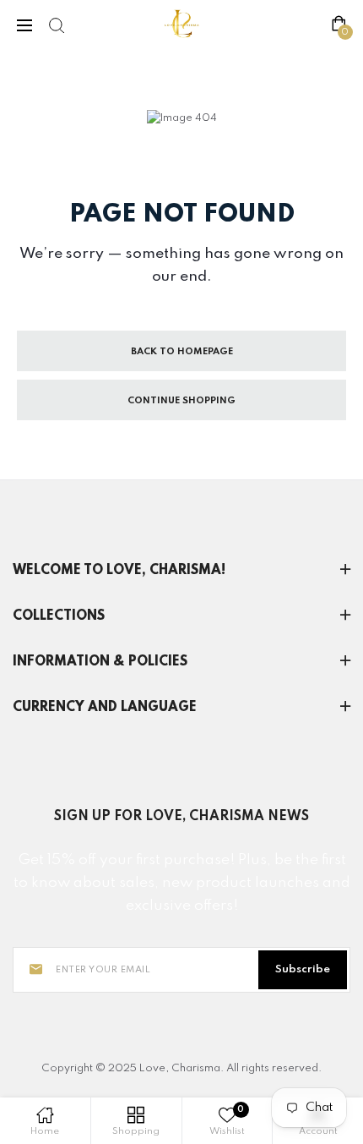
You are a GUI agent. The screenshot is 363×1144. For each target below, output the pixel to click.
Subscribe (302, 969)
